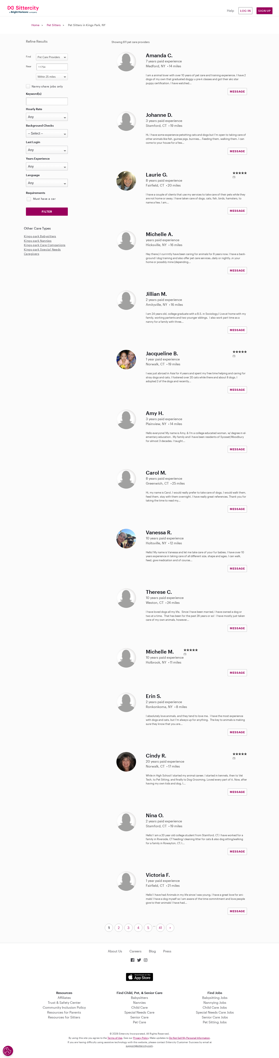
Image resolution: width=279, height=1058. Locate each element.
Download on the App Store (139, 977)
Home (35, 25)
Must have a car (44, 198)
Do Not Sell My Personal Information (189, 1037)
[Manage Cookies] (8, 1051)
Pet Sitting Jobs (215, 1022)
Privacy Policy (140, 1037)
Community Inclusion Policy (64, 1007)
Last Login (33, 142)
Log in (245, 10)
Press (167, 951)
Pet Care (139, 1022)
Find (28, 56)
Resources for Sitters (64, 1017)
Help (230, 10)
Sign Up (264, 10)
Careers (135, 951)
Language (33, 175)
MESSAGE (237, 91)
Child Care (139, 1007)
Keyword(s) (33, 93)
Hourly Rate (34, 109)
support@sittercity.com (139, 1045)
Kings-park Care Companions (44, 245)
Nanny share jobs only (47, 86)
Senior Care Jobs (215, 1017)
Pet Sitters (54, 25)
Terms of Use (114, 1037)
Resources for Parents (64, 1012)
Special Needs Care (139, 1012)
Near (28, 66)
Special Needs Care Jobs (215, 1012)
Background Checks (40, 125)
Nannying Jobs (214, 1002)
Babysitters (139, 997)
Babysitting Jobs (215, 997)
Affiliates (64, 997)
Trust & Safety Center (64, 1002)
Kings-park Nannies (37, 240)
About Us (115, 951)
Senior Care (139, 1017)
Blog (152, 951)
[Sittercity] (23, 9)
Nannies (139, 1002)
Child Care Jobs (215, 1007)
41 (160, 928)
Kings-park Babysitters (40, 236)
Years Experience (38, 158)
